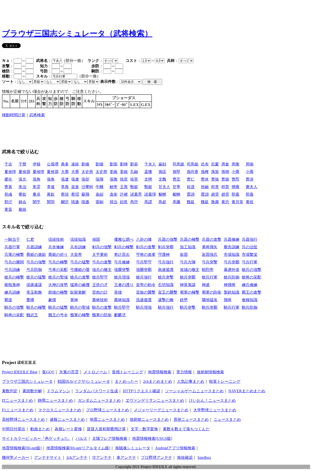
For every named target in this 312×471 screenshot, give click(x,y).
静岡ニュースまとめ (55, 400)
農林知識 (122, 300)
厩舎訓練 (231, 247)
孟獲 (148, 172)
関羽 (51, 202)
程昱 (215, 187)
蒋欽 (51, 194)
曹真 (8, 187)
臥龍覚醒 (78, 292)
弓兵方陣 (187, 262)
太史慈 (87, 172)
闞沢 (65, 202)
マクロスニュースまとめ (59, 410)
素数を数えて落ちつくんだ (186, 429)
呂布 (205, 164)
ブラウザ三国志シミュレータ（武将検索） (77, 33)
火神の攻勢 (58, 285)
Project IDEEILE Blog (19, 372)
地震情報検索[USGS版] (152, 438)
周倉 (225, 164)
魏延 (191, 202)
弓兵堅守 (144, 262)
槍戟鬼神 (12, 285)
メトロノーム (95, 372)
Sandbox (204, 457)
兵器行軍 (12, 247)
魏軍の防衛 (102, 315)
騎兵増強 (144, 307)
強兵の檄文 (102, 270)
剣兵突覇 (166, 247)
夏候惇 (38, 172)
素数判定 (10, 391)
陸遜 (75, 202)
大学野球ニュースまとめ (214, 410)
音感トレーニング (127, 372)
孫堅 (176, 172)
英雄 (118, 292)
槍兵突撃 (166, 277)
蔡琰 (65, 194)
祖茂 (191, 187)
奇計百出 (122, 254)
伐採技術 (56, 239)
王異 (124, 187)
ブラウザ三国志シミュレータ (27, 381)
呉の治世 (249, 247)
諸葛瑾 (150, 194)
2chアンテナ (77, 457)
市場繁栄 (249, 254)
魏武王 (32, 315)
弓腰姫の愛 (80, 270)
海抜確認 (185, 457)
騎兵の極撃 (36, 307)
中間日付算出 (13, 429)
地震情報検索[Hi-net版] (21, 448)
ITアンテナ (102, 457)
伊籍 (36, 164)
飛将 (228, 300)
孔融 (134, 172)
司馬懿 (178, 164)
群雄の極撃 (58, 292)
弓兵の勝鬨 (14, 262)
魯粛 (215, 202)
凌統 (75, 164)
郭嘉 (235, 194)
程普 (225, 187)
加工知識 (187, 247)
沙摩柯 (87, 187)
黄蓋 (8, 209)
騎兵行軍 (231, 307)
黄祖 (250, 202)
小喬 (235, 172)
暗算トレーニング (224, 381)
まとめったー (126, 381)
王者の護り (124, 285)
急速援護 (166, 270)
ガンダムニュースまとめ (99, 400)
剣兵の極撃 (124, 247)
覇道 (8, 300)
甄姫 (134, 187)
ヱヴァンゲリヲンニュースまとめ (155, 400)
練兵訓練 (12, 292)
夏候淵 (52, 172)
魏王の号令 (58, 315)
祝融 (205, 187)
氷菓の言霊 (69, 372)
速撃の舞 (166, 300)
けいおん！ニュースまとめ (212, 400)
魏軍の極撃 (80, 315)
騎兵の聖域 (80, 307)
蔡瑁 (75, 194)
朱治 (22, 187)
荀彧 (8, 194)
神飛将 (229, 285)
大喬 (65, 172)
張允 (22, 179)
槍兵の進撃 (80, 277)
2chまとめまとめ (157, 381)
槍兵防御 (231, 277)
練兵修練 (249, 285)
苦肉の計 (100, 292)
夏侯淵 (24, 172)
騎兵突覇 (209, 307)
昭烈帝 (208, 270)
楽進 (75, 187)
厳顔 (162, 164)
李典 (65, 187)
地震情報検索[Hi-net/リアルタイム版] (78, 448)
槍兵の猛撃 (36, 277)
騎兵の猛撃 (58, 307)
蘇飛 (85, 194)
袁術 (113, 194)
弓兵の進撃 (102, 262)
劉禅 (124, 164)
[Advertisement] (90, 13)
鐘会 (22, 202)
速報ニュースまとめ (67, 419)
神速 (206, 285)
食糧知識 (249, 300)
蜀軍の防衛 (211, 292)
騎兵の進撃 (102, 307)
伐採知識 (78, 239)
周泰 (235, 164)
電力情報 (184, 372)
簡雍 (235, 187)
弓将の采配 (58, 270)
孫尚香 (192, 172)
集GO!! (48, 372)
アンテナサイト (47, 457)
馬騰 (176, 202)
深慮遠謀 (34, 285)
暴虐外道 (231, 270)
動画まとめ (40, 429)
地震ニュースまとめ (107, 419)
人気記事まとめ (190, 381)
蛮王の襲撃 (167, 292)
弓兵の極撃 (58, 262)
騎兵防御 (249, 307)
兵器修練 (231, 239)
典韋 (65, 164)
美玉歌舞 (34, 292)
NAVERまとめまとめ (246, 391)
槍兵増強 (122, 277)
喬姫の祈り (58, 254)
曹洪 (250, 179)
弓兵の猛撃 (80, 262)
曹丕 (176, 179)
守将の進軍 (146, 254)
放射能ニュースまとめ (149, 419)
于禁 (22, 164)
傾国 (96, 239)
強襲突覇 (144, 270)
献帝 (113, 187)
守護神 (164, 254)
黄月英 (237, 202)
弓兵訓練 (12, 270)
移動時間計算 (13, 115)
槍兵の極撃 (14, 277)
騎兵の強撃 (14, 307)
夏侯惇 (10, 172)
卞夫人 (150, 164)
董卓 (36, 194)
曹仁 (191, 179)
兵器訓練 (34, 247)
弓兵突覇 (231, 262)
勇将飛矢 (209, 247)
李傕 (51, 187)
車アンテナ (126, 457)
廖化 (8, 179)
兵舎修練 (56, 247)
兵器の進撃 (211, 239)
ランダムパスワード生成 (96, 391)
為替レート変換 (68, 429)
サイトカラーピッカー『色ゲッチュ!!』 (36, 438)
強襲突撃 (122, 270)
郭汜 (8, 202)
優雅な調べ (124, 239)
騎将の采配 (14, 315)
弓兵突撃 (209, 262)
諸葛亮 (136, 194)
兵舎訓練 (78, 247)
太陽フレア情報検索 (109, 438)
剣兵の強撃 (102, 247)
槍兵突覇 (187, 277)
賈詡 (191, 194)
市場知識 (231, 254)
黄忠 (225, 202)
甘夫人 (164, 187)
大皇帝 (76, 254)
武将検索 (37, 115)
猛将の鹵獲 (80, 285)
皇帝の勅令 (146, 285)
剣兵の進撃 (146, 247)
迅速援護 (144, 300)
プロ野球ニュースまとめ (107, 410)
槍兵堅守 (100, 277)
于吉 (8, 164)
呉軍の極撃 (14, 254)
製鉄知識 (231, 292)
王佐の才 (100, 285)
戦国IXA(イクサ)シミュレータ (84, 381)
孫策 (215, 172)
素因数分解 (32, 391)
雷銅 (99, 202)
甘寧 (176, 187)
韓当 (113, 202)
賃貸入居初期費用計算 (106, 429)
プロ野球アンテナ (156, 457)
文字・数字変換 (144, 429)
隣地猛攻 (209, 300)
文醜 (162, 179)
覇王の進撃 (251, 292)
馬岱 (134, 202)
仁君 (30, 239)
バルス (81, 438)
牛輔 (99, 187)
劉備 (85, 164)
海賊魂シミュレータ (132, 448)
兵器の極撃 (189, 239)
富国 (184, 254)
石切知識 (166, 285)
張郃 (85, 179)
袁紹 (99, 194)
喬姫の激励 (36, 254)
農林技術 (100, 300)
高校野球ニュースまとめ (23, 419)
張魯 (113, 179)
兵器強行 (249, 239)
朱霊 (36, 187)
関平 (36, 202)
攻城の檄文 (189, 270)
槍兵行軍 (209, 277)
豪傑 (52, 300)
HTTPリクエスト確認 (141, 391)
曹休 (205, 179)
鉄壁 (184, 300)
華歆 (22, 194)
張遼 (65, 179)
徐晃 (134, 179)
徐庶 (124, 179)
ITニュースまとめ (17, 400)
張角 (36, 179)
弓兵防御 (34, 270)
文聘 (148, 179)
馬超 (162, 202)
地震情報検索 (159, 372)
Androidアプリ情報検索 (175, 448)
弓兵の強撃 (36, 262)
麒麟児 (120, 315)
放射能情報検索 (210, 372)
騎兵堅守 (122, 307)
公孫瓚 (52, 164)
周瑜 (250, 164)
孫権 (205, 172)
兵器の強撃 (167, 239)
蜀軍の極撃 (189, 292)
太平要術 (100, 254)
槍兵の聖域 (58, 277)
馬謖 (148, 202)
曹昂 (235, 179)
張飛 (99, 179)
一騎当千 (12, 239)
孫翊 (225, 172)
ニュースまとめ (227, 419)
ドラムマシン (58, 391)
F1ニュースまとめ (17, 410)
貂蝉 (162, 194)
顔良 (124, 202)
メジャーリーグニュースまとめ (161, 410)
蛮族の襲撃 (146, 292)
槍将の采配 (251, 277)
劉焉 (113, 164)
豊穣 (30, 300)
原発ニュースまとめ (191, 419)
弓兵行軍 (249, 262)
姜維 (113, 172)
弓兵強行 (166, 262)
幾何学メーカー (15, 457)
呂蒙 (215, 164)
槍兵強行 (144, 277)
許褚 (124, 194)
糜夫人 (251, 187)
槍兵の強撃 (251, 270)
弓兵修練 (122, 262)
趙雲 (215, 194)
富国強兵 (209, 254)
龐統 (22, 209)
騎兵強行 (166, 307)
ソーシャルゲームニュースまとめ (194, 391)
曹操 (215, 179)
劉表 (134, 164)
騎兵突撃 (187, 307)
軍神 (74, 300)
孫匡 (162, 172)
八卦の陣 (144, 239)
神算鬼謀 (187, 285)
